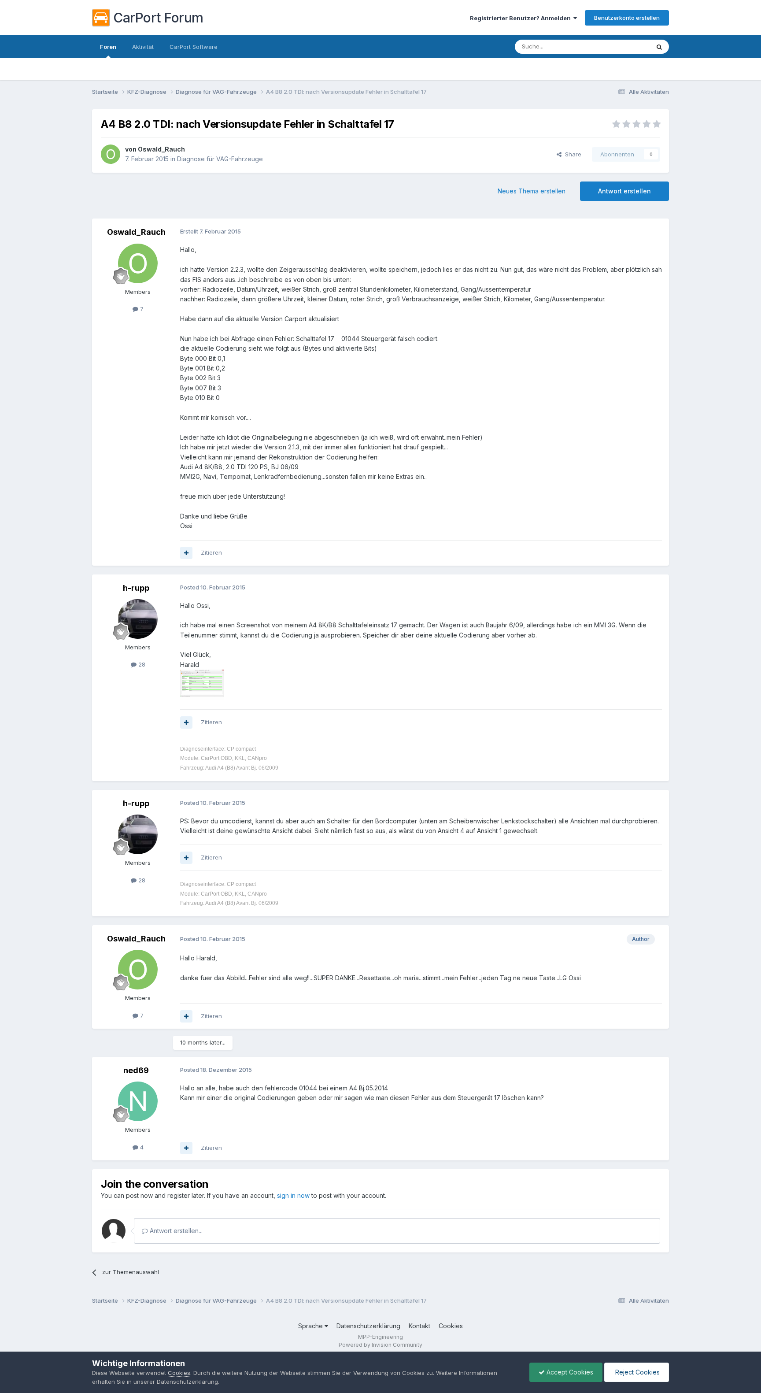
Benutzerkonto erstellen (627, 17)
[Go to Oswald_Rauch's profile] (110, 154)
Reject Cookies (636, 1372)
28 (141, 664)
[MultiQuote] (186, 553)
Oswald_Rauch (161, 149)
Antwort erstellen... (175, 1230)
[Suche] (659, 47)
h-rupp (136, 588)
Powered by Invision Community (380, 1344)
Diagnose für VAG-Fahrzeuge (220, 159)
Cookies (451, 1326)
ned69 (136, 1070)
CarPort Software (194, 46)
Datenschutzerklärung (368, 1326)
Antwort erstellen (624, 191)
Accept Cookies (569, 1372)
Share (571, 154)
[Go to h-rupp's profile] (138, 619)
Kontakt (419, 1326)
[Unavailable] (202, 684)
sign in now (293, 1195)
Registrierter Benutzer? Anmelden (521, 18)
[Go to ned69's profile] (138, 1101)
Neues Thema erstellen (531, 191)
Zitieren (211, 552)
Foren (108, 46)
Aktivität (143, 46)
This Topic (624, 46)
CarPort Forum (158, 18)
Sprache (311, 1326)
